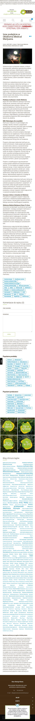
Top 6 (15, 517)
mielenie (26, 559)
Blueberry (31, 477)
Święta (11, 517)
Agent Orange (17, 608)
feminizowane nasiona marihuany (16, 596)
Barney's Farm (18, 395)
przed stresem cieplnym (28, 548)
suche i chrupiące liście (18, 541)
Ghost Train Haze (11, 374)
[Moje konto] (22, 20)
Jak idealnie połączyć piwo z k (27, 532)
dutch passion (21, 572)
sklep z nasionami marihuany (9, 466)
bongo (14, 581)
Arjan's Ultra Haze (30, 488)
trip (11, 572)
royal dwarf (12, 565)
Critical (31, 493)
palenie (18, 576)
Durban (19, 491)
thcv (23, 568)
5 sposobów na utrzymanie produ (10, 537)
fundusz (5, 576)
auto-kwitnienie (29, 596)
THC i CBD (5, 596)
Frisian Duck (5, 625)
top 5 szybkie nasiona (19, 512)
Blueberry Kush (19, 610)
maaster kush (6, 610)
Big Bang (5, 493)
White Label (10, 408)
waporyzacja (12, 568)
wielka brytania (6, 565)
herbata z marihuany (7, 550)
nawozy (31, 557)
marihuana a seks (16, 570)
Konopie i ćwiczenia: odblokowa (10, 535)
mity (21, 503)
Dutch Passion (10, 403)
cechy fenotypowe (7, 599)
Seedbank (27, 385)
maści (4, 583)
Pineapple (17, 366)
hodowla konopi (29, 590)
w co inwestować (19, 480)
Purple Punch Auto (24, 614)
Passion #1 (18, 364)
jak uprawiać (19, 557)
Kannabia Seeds (11, 410)
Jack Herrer (10, 372)
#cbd (23, 292)
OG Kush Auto (21, 486)
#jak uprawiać (7, 294)
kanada (22, 570)
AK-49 (12, 612)
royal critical (31, 565)
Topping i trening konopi (7, 541)
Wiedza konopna (6, 506)
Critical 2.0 (9, 383)
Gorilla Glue (20, 385)
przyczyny (9, 583)
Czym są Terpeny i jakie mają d (21, 504)
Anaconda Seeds (20, 408)
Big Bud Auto (30, 484)
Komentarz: (6, 314)
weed (32, 568)
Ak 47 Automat (10, 370)
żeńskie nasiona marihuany (27, 471)
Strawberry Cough (16, 477)
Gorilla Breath (23, 616)
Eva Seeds (28, 408)
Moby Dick (9, 366)
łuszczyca (31, 563)
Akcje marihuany (6, 480)
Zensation (31, 625)
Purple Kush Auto (14, 486)
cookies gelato (20, 552)
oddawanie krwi (6, 603)
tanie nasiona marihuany (8, 468)
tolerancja (5, 572)
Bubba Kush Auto (29, 486)
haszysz (31, 576)
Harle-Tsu (13, 619)
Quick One (22, 497)
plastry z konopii (13, 561)
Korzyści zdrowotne (28, 499)
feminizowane (7, 473)
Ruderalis (31, 594)
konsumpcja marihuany (8, 607)
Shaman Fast (18, 359)
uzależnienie (30, 570)
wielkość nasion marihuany (8, 630)
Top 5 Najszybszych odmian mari (27, 495)
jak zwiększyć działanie (8, 577)
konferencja (23, 574)
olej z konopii (6, 563)
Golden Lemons (15, 616)
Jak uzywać (7, 523)
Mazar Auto (5, 491)
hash (32, 567)
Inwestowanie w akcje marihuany (26, 479)
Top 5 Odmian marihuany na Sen (19, 484)
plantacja (16, 563)
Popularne (22, 475)
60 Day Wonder (6, 499)
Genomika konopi (29, 629)
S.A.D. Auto (5, 497)
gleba (21, 554)
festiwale (14, 590)
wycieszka (15, 572)
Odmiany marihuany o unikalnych (26, 627)
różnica (31, 561)
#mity (5, 287)
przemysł (31, 554)
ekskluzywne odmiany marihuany (26, 601)
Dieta (32, 577)
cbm (28, 550)
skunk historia (5, 588)
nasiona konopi (8, 464)
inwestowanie (27, 567)
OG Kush (16, 368)
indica (31, 525)
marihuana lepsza (15, 534)
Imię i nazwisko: (7, 308)
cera (10, 567)
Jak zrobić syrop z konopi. (8, 539)
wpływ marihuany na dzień (27, 510)
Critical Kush (20, 370)
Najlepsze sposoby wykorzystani (10, 515)
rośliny (23, 583)
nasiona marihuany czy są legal (25, 468)
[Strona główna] (26, 12)
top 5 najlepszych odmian (27, 546)
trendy (31, 605)
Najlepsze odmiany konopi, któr (10, 526)
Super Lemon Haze (22, 374)
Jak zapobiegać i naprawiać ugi (26, 539)
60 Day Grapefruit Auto (20, 383)
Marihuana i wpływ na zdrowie (10, 500)
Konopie (17, 508)
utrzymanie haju (18, 545)
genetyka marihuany (7, 592)
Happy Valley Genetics (23, 405)
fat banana (30, 552)
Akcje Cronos (30, 480)
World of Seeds (21, 412)
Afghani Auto (6, 486)
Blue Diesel (18, 619)
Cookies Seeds (10, 397)
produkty (27, 581)
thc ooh (21, 567)
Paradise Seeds (11, 405)
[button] (4, 20)
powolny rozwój (15, 583)
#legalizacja (17, 296)
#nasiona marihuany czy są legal (12, 283)
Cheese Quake (30, 612)
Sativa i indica (27, 577)
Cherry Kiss (24, 368)
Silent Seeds (20, 403)
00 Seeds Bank (21, 410)
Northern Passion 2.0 (12, 361)
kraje (11, 581)
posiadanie (16, 603)
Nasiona (30, 506)
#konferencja (25, 296)
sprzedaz (14, 576)
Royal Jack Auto (19, 517)
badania (6, 504)
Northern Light (21, 519)
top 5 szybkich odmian (7, 512)
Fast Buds (9, 395)
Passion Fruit (5, 479)
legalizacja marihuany (8, 601)
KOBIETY (25, 605)
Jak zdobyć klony (17, 543)
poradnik (30, 523)
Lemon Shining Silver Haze (8, 519)
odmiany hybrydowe (24, 594)
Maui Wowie (9, 623)
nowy (32, 550)
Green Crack (23, 493)
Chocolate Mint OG (22, 612)
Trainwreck (5, 608)
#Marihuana (28, 287)
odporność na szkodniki (28, 598)
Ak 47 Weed (21, 381)
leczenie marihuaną (13, 502)
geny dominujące (6, 598)
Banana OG (31, 614)
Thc (27, 563)
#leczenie (21, 294)
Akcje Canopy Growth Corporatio (27, 482)
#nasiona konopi (8, 279)
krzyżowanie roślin (17, 592)
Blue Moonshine (18, 625)
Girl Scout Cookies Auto (21, 372)
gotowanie (13, 585)
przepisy (21, 585)
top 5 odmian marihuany (28, 545)
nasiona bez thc (21, 590)
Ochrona (14, 556)
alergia (13, 567)
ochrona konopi (22, 579)
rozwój (20, 583)
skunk (27, 568)
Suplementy (5, 579)
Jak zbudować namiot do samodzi (26, 528)
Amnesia (9, 368)
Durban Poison (30, 607)
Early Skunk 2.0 (23, 361)
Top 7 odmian (6, 475)
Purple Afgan (11, 491)
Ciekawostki (19, 506)
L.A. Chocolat (30, 619)
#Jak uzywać (7, 292)
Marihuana (7, 508)
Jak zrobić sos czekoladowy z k (26, 534)
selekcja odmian (6, 594)
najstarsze (30, 585)
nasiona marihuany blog (25, 473)
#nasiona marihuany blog (10, 285)
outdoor (11, 563)
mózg (4, 605)
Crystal (16, 612)
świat (10, 574)
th (26, 570)
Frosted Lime (6, 618)
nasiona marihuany (28, 462)
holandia (11, 554)
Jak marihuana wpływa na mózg (26, 603)
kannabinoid (7, 552)
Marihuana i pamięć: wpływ (9, 532)
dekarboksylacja (23, 556)
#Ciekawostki (19, 287)
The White (31, 621)
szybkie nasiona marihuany (19, 550)
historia (10, 588)
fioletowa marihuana (7, 557)
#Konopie (6, 290)
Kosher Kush (25, 621)
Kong (4, 623)
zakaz (9, 572)
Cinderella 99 (30, 616)
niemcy (18, 574)
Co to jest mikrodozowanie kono (9, 528)
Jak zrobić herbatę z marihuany (20, 514)
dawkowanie (19, 561)
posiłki (4, 585)
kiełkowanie (7, 556)
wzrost (27, 583)
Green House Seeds (12, 399)
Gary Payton (10, 377)
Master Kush (6, 612)
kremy (31, 581)
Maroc (16, 491)
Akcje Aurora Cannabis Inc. (8, 482)
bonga (17, 581)
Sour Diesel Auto (15, 490)
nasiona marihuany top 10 (9, 510)
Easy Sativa (10, 364)
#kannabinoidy (7, 296)
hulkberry (25, 552)
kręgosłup (14, 574)
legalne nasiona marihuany (9, 470)
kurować (27, 526)
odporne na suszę (6, 629)
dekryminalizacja (24, 576)
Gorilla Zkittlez (12, 614)
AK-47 (23, 607)
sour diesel (18, 607)
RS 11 (25, 364)
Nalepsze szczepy (28, 537)
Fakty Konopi (20, 44)
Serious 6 (9, 359)
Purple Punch (11, 608)
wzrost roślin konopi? (7, 543)
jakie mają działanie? (8, 514)
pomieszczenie (23, 523)
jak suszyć (21, 526)
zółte (8, 561)
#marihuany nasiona (19, 279)
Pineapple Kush (29, 475)
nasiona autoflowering (28, 592)
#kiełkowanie (16, 292)
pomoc (19, 605)
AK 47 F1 (27, 377)
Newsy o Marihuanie (12, 45)
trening (4, 559)
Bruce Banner (24, 608)
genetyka (5, 568)
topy (32, 526)
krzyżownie (23, 588)
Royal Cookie (26, 517)
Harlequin (11, 625)
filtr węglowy (14, 523)
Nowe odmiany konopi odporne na (10, 627)
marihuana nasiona (28, 543)
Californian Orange (25, 477)
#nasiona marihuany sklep (10, 281)
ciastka (15, 599)
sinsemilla (31, 559)
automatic (24, 565)
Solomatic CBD (30, 519)
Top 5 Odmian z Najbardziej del (22, 525)
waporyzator (30, 572)
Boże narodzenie (6, 517)
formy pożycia (26, 561)
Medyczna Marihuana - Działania (26, 500)
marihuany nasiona (28, 464)
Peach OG (31, 610)
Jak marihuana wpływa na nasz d (10, 495)
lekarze (31, 502)
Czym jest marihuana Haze (8, 521)
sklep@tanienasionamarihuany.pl (11, 14)
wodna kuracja (26, 557)
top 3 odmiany (22, 488)
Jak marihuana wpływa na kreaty (10, 488)
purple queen (5, 554)
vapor (26, 572)
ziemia (16, 554)
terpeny (11, 504)
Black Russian (30, 623)
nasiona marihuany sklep (25, 466)
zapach (4, 561)
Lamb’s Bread (23, 623)
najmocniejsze (17, 588)
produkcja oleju (6, 581)
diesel (18, 565)
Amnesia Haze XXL (6, 616)
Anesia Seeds (27, 395)
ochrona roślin (30, 579)
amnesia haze (14, 552)
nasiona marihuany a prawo (26, 470)
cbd (31, 556)
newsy (31, 504)
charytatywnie (11, 605)
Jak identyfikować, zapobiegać (27, 521)
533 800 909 (11, 11)
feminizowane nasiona (11, 472)
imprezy (9, 590)
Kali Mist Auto (6, 490)
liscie (32, 514)
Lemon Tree (25, 366)
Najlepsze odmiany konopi (27, 515)
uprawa (14, 530)
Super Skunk (30, 491)
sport (32, 535)
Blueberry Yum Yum (13, 621)
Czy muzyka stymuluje (28, 541)
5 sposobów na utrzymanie (8, 545)
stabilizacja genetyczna (14, 594)
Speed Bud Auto (30, 497)
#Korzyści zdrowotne (24, 285)
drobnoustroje (9, 559)
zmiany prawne (30, 599)
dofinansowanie (29, 574)
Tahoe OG (20, 621)
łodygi (28, 514)
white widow (5, 567)
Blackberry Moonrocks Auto (14, 379)
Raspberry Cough (6, 619)
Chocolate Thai (6, 621)
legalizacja (5, 574)
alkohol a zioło (6, 534)
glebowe (15, 559)
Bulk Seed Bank (11, 412)
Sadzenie (5, 530)
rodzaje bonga (22, 581)
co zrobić (18, 568)
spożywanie (22, 563)
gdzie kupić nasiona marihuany (9, 462)
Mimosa (25, 610)
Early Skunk (24, 491)
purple (14, 557)
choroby (10, 579)
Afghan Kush (19, 377)
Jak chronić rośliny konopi (8, 548)
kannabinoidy (7, 570)
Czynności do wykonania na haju (27, 530)
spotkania (5, 590)
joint (19, 559)
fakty (26, 503)
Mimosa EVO (25, 625)
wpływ (12, 603)
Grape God (24, 619)
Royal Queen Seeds (24, 399)
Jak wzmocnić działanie (18, 577)
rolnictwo (25, 554)
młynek (22, 559)
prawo (22, 599)
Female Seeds (19, 401)
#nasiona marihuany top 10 (17, 290)
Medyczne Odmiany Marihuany (9, 587)
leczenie (18, 567)
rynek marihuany (6, 484)
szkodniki (16, 579)
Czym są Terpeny (29, 512)
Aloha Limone (16, 623)
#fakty (11, 287)
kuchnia (31, 583)
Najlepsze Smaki (14, 475)
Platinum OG (30, 608)
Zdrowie (5, 502)
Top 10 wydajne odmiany (28, 508)
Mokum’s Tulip (14, 479)
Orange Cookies (6, 614)
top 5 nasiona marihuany (8, 546)
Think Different (10, 385)
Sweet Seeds (10, 401)
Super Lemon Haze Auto (7, 477)
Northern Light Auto (14, 497)
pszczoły (9, 576)
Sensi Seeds (20, 397)
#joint (15, 294)
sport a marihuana (29, 588)
